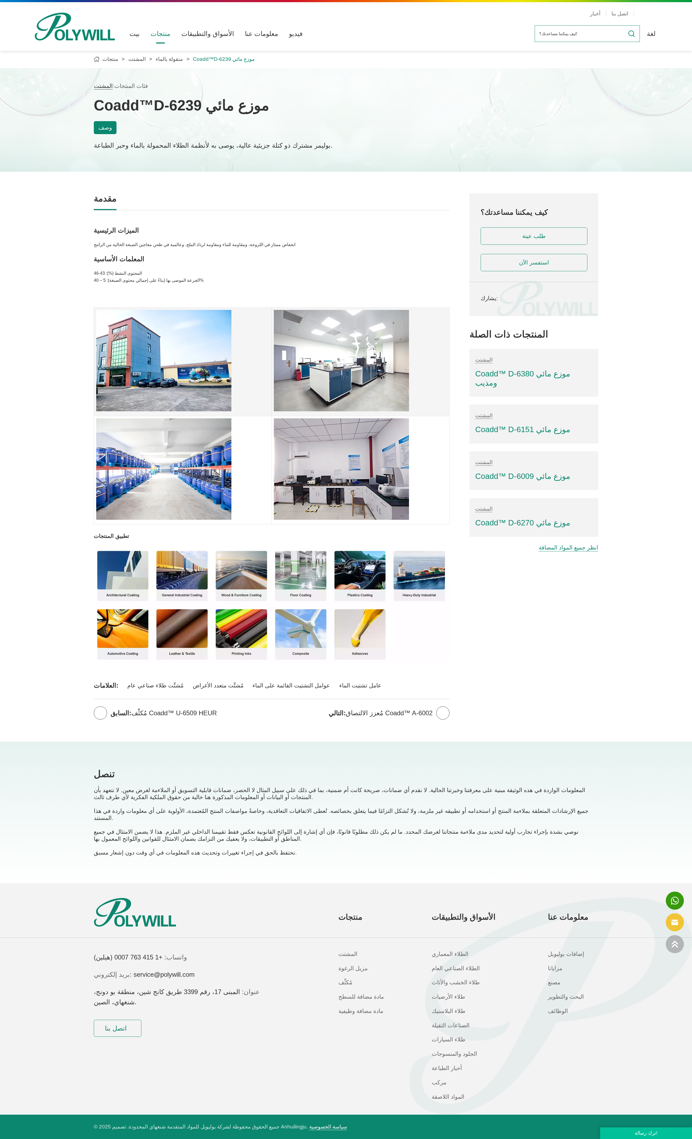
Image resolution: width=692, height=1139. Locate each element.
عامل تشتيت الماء (360, 685)
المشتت (137, 59)
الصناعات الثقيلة (451, 1025)
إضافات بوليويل (566, 954)
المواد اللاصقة (448, 1097)
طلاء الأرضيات (448, 997)
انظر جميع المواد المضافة (568, 547)
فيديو (295, 33)
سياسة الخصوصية (328, 1127)
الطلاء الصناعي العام (456, 968)
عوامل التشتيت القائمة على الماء (291, 685)
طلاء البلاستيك (448, 1011)
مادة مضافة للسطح (361, 997)
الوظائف (558, 1011)
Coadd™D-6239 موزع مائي (224, 59)
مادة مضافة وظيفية (360, 1011)
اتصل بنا (619, 13)
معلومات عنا (261, 33)
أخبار (595, 13)
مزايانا (555, 968)
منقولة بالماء (169, 59)
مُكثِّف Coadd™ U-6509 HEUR (174, 713)
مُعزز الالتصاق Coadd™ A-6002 (389, 713)
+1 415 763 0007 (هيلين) (128, 957)
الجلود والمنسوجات (454, 1054)
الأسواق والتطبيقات (207, 33)
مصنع (554, 982)
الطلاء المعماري (450, 954)
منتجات (160, 33)
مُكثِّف (345, 982)
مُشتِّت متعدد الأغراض (218, 685)
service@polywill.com (164, 974)
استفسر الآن (534, 262)
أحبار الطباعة (447, 1068)
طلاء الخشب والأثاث (456, 982)
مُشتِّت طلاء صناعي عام (155, 685)
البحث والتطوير (566, 997)
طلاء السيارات (448, 1039)
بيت (134, 33)
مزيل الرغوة (353, 968)
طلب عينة (534, 236)
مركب (439, 1082)
